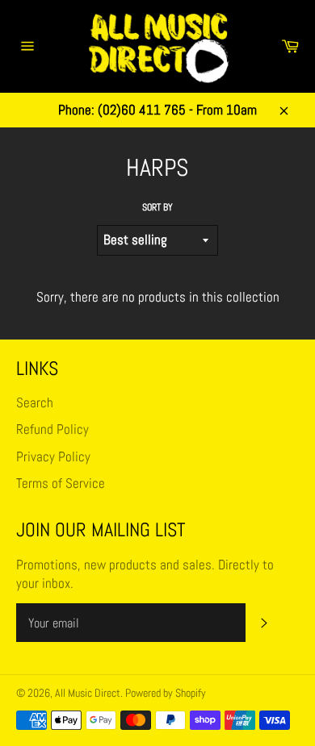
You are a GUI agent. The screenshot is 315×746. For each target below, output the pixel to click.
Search (34, 402)
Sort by (157, 207)
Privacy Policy (53, 456)
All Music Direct (87, 693)
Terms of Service (60, 483)
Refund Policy (52, 429)
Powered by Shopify (165, 693)
